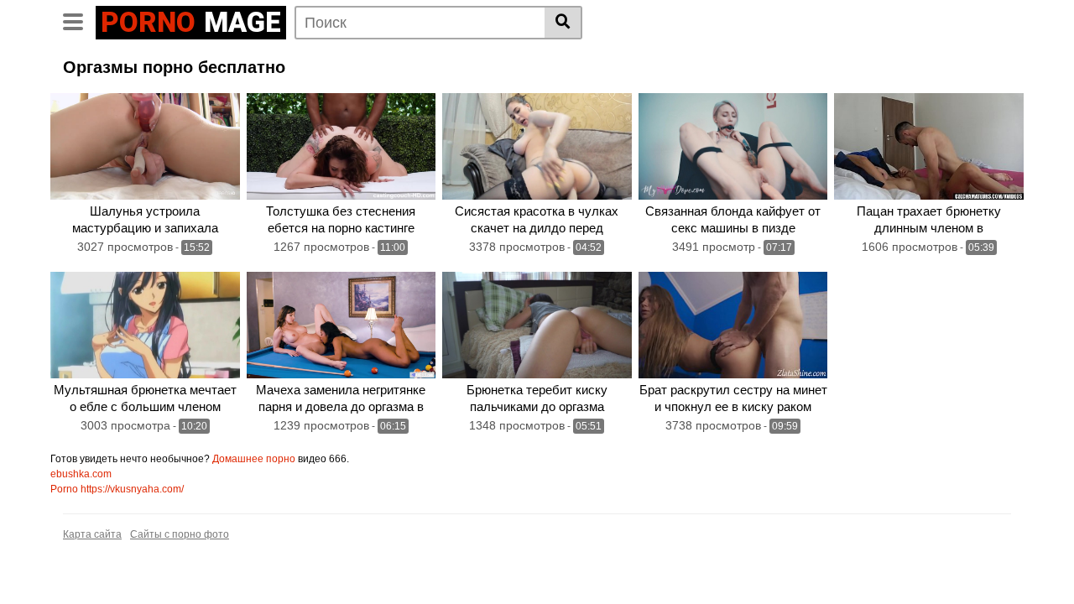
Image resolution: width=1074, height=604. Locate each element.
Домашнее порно (253, 459)
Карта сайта (92, 534)
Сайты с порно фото (179, 534)
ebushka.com (81, 474)
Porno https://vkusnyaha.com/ (117, 489)
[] (563, 22)
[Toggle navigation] (79, 20)
